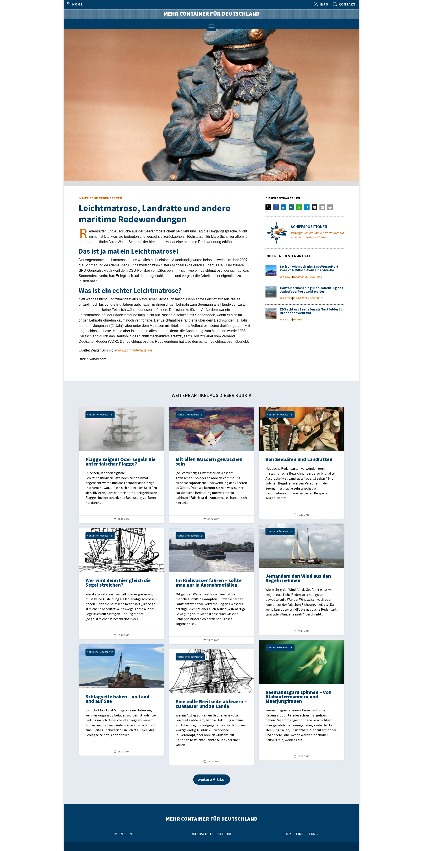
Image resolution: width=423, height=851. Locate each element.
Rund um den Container (308, 277)
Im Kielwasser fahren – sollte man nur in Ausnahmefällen (211, 586)
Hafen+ (297, 319)
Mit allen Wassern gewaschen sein (211, 465)
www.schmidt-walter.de (134, 350)
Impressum (123, 834)
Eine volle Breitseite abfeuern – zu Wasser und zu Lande (211, 707)
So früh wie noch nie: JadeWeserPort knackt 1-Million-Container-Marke (309, 268)
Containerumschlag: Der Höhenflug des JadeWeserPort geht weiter (311, 290)
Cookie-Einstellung (300, 834)
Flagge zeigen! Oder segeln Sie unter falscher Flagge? (121, 465)
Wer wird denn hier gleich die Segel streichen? (121, 583)
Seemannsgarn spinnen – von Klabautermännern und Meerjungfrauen (301, 700)
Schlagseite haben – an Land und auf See (121, 700)
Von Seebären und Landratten (301, 463)
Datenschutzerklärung (211, 834)
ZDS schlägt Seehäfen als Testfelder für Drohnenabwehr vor (312, 311)
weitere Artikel (212, 779)
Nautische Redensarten (100, 198)
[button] (268, 207)
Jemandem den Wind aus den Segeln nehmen (301, 579)
